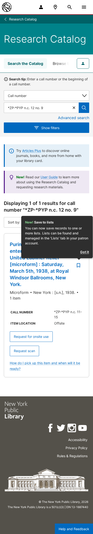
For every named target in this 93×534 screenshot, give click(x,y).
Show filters (50, 128)
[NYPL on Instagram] (72, 428)
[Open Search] (69, 7)
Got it (84, 252)
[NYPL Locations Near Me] (55, 7)
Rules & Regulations (72, 456)
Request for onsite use (31, 337)
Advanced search (73, 117)
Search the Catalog (25, 63)
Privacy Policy (77, 448)
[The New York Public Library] (6, 7)
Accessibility (78, 440)
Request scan (24, 351)
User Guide (49, 177)
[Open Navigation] (84, 7)
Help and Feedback (74, 529)
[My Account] (41, 7)
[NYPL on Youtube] (83, 428)
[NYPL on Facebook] (50, 428)
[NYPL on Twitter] (61, 428)
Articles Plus (31, 151)
